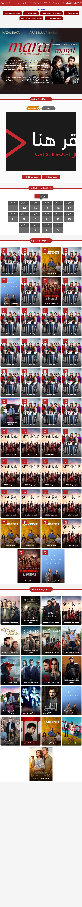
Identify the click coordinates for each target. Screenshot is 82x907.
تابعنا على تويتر (41, 9)
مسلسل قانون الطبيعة (54, 18)
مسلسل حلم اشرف (72, 13)
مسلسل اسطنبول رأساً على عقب (31, 18)
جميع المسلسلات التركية (50, 3)
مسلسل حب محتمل (31, 13)
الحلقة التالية (51, 177)
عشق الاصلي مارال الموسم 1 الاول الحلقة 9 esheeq (28, 77)
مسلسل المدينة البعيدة (36, 3)
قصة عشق (61, 3)
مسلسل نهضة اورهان (23, 3)
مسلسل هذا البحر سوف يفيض (51, 13)
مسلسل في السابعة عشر (12, 13)
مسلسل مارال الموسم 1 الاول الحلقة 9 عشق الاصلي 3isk (27, 78)
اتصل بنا (8, 3)
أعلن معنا (14, 3)
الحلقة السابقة (32, 177)
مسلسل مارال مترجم (43, 55)
